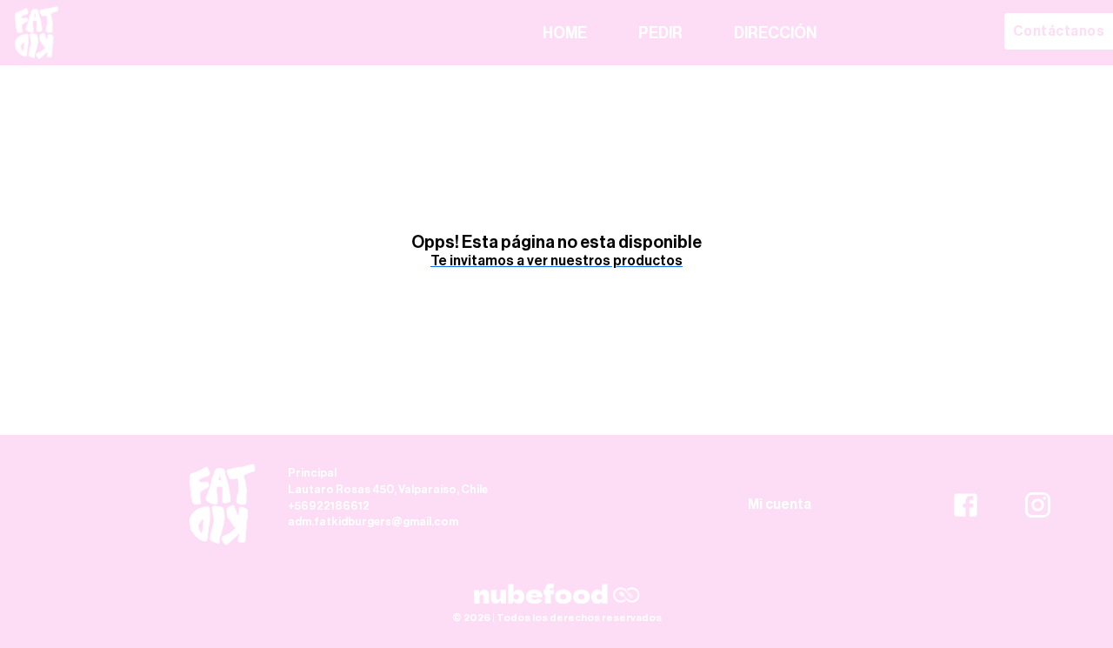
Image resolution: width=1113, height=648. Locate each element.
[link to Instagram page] (1038, 504)
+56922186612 (329, 505)
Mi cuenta (779, 504)
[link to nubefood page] (556, 594)
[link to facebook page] (965, 504)
